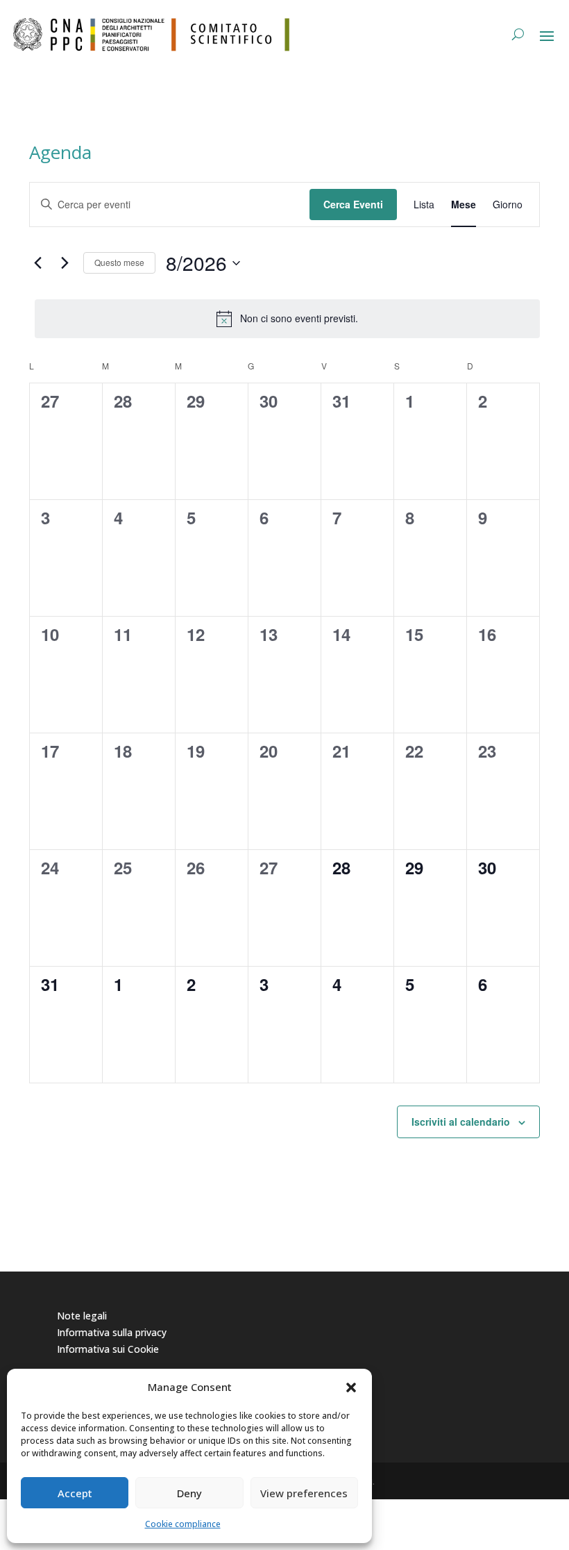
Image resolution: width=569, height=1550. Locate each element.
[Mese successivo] (64, 263)
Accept (75, 1493)
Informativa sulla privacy (112, 1332)
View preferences (304, 1493)
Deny (189, 1493)
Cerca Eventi (353, 204)
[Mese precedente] (37, 263)
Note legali (82, 1315)
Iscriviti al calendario (460, 1121)
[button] (351, 1387)
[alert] (287, 318)
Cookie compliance (183, 1524)
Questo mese (119, 262)
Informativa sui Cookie (108, 1349)
